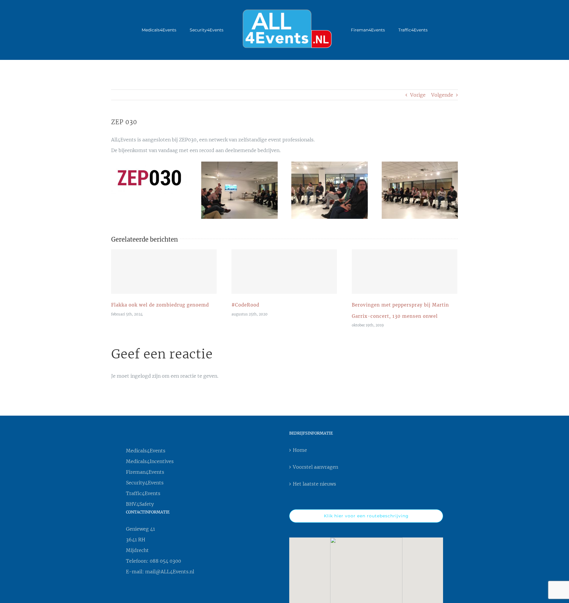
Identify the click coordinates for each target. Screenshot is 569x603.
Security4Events (145, 483)
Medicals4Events (145, 451)
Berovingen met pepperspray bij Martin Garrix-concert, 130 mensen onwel (404, 271)
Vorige (418, 95)
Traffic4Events (143, 493)
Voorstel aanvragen (315, 467)
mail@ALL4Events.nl (169, 572)
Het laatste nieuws (314, 484)
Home (300, 450)
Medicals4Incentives (150, 461)
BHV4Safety (140, 504)
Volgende (442, 95)
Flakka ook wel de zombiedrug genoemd (164, 271)
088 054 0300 (165, 561)
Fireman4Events (145, 472)
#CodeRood (284, 271)
